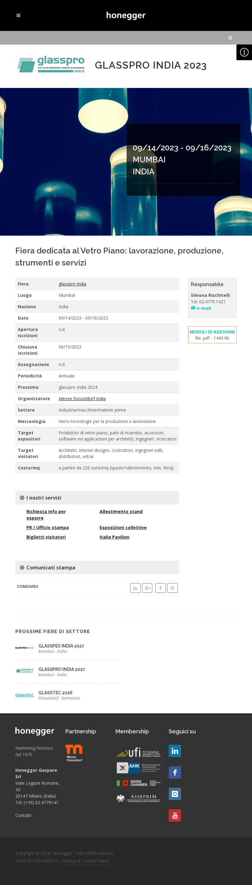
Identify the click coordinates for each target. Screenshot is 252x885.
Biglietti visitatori (46, 537)
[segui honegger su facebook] (175, 772)
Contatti (23, 815)
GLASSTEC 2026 (55, 692)
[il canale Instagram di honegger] (175, 794)
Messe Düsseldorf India (82, 398)
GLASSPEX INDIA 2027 (61, 646)
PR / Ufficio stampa (47, 527)
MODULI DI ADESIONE (212, 332)
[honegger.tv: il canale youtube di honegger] (175, 751)
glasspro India (72, 284)
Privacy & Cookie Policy (85, 861)
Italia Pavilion (114, 537)
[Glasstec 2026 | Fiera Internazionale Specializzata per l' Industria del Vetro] (24, 695)
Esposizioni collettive (123, 527)
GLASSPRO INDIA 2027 (61, 669)
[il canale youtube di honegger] (175, 815)
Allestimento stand (121, 511)
